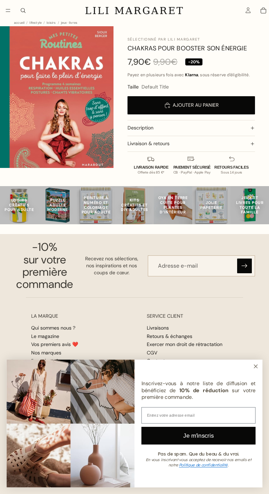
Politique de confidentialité (203, 465)
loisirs (51, 23)
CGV (152, 353)
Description (140, 128)
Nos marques (46, 353)
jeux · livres (69, 23)
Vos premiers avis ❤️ (54, 344)
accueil (19, 23)
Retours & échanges (169, 336)
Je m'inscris (198, 435)
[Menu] (8, 10)
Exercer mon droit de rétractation (184, 344)
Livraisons (158, 328)
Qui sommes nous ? (53, 328)
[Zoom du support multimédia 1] (56, 97)
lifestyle (35, 23)
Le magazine (45, 336)
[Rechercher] (23, 10)
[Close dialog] (255, 366)
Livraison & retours (148, 143)
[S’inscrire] (244, 266)
